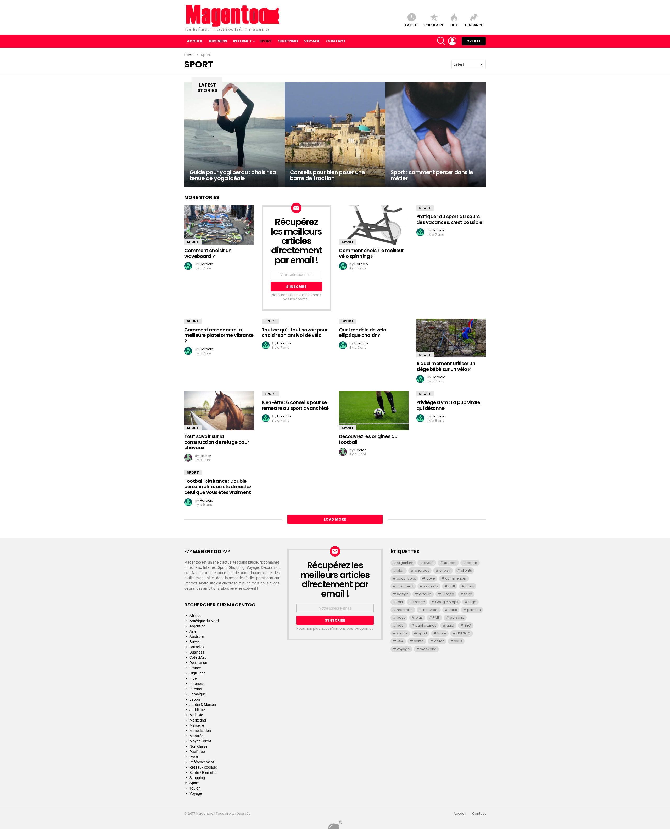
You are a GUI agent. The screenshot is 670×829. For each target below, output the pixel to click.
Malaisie (196, 715)
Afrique (195, 616)
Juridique (197, 710)
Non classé (198, 746)
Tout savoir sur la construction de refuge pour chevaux (216, 442)
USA (400, 641)
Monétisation (200, 731)
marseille (405, 609)
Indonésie (197, 684)
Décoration (198, 663)
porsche (457, 617)
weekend (428, 648)
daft (451, 586)
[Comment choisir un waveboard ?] (219, 225)
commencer (456, 578)
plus (419, 617)
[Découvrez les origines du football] (374, 410)
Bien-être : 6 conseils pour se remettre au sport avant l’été (295, 405)
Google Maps (446, 601)
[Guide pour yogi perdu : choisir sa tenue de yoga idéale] (234, 134)
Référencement (201, 762)
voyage (403, 648)
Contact (336, 41)
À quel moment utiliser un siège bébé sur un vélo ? (446, 366)
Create (473, 41)
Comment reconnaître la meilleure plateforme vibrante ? (219, 335)
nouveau (430, 609)
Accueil (195, 41)
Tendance (473, 25)
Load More (335, 519)
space (402, 633)
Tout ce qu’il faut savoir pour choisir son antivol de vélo (295, 332)
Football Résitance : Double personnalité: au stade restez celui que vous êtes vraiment (218, 487)
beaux (472, 562)
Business (218, 41)
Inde (193, 678)
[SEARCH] (441, 41)
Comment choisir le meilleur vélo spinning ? (371, 253)
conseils (431, 586)
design (403, 594)
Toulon (194, 788)
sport (422, 633)
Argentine (197, 626)
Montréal (196, 736)
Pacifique (197, 751)
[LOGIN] (452, 41)
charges (422, 570)
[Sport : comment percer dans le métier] (435, 134)
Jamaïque (197, 694)
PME (436, 617)
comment (405, 586)
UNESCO (463, 633)
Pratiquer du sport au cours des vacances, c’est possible (449, 219)
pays (401, 617)
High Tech (197, 673)
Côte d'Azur (198, 657)
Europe (448, 594)
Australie (196, 636)
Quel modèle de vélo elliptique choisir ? (362, 332)
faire (468, 594)
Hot (454, 25)
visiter (439, 641)
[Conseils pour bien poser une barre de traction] (335, 134)
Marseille (196, 725)
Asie (192, 631)
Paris (193, 757)
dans (469, 586)
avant (429, 562)
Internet (242, 41)
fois (400, 601)
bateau (450, 562)
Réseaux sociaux (203, 767)
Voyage (312, 41)
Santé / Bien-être (202, 772)
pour (401, 625)
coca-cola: (406, 578)
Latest (411, 25)
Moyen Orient (200, 741)
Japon (194, 699)
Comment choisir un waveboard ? (208, 253)
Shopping (288, 41)
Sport (265, 41)
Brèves (194, 642)
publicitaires (425, 625)
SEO (467, 625)
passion (474, 609)
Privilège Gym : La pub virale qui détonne (448, 405)
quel (450, 625)
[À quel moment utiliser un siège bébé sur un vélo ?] (451, 338)
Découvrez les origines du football (368, 439)
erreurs (425, 594)
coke (430, 578)
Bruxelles (196, 647)
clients (466, 570)
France (195, 668)
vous (458, 641)
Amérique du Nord (204, 621)
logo (472, 601)
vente (419, 641)
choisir (445, 570)
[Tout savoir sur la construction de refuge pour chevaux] (219, 410)
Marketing (197, 720)
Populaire (434, 25)
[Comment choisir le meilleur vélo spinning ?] (374, 225)
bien (400, 570)
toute (441, 633)
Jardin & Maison (202, 704)
